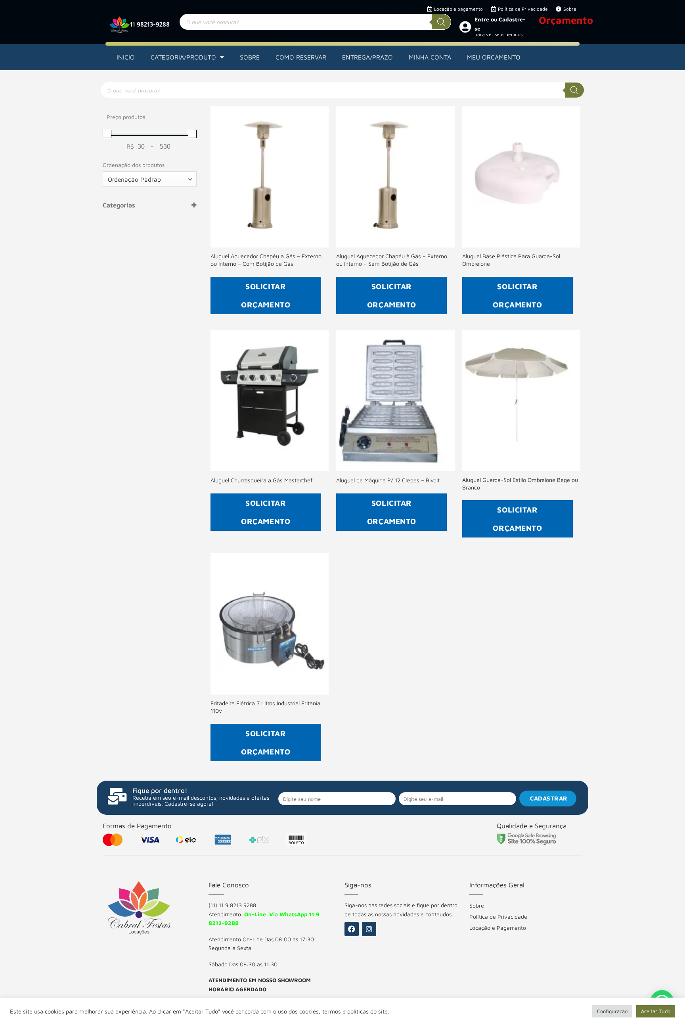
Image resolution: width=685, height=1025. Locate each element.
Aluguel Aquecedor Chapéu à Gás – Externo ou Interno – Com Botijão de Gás (265, 260)
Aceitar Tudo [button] (655, 1011)
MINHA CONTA (430, 57)
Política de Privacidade (498, 916)
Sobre (476, 905)
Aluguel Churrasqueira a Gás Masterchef (261, 480)
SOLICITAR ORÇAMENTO (265, 295)
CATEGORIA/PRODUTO (183, 57)
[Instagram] (369, 929)
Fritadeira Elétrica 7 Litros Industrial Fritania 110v (265, 707)
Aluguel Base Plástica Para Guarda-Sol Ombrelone (511, 260)
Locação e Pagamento (497, 927)
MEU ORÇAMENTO (493, 57)
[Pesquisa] (441, 22)
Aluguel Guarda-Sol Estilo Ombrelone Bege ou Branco (520, 483)
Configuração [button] (612, 1011)
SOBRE (250, 57)
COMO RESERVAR (301, 57)
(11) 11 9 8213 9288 (232, 905)
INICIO (126, 57)
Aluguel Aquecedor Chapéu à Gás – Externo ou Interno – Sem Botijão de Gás (391, 260)
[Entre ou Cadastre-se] (465, 27)
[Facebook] (351, 929)
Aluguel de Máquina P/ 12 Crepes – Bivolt (388, 480)
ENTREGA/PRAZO (367, 57)
